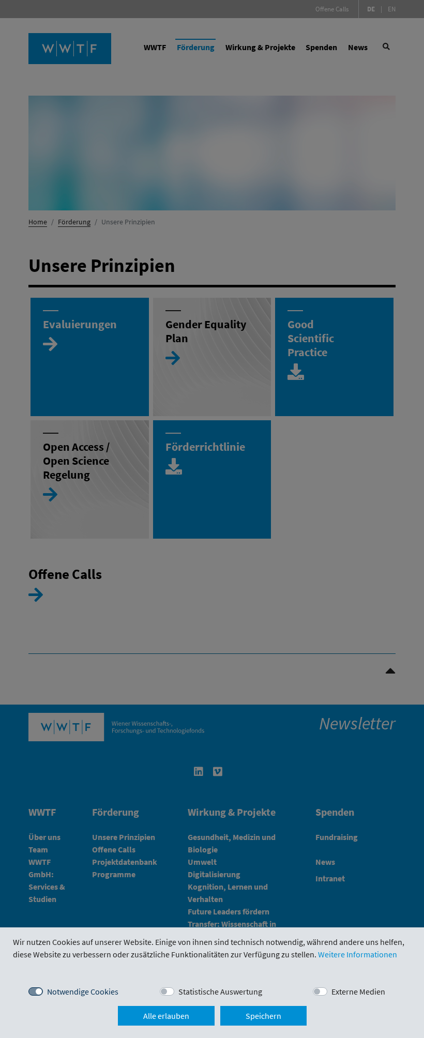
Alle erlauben (166, 1016)
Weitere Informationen (357, 954)
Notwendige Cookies (82, 991)
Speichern (263, 1016)
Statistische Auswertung (220, 991)
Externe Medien (358, 991)
